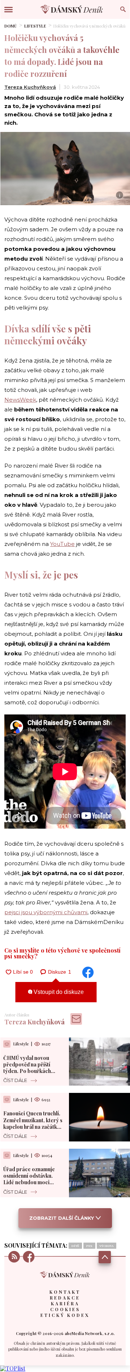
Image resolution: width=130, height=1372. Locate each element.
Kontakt (65, 1292)
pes (89, 1246)
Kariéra (65, 1303)
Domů (10, 26)
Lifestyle (35, 26)
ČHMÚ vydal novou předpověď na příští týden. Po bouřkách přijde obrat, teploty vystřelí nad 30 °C (28, 1071)
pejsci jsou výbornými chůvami (45, 912)
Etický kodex (65, 1315)
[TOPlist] (12, 1368)
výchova (106, 1246)
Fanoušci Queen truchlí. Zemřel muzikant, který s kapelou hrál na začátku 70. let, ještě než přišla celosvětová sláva (32, 1126)
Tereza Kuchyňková (30, 87)
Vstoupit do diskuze (58, 992)
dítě (75, 1246)
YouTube (62, 543)
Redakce (65, 1298)
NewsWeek (20, 399)
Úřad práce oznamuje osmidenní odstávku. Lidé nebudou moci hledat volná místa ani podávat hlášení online (30, 1182)
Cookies (65, 1309)
